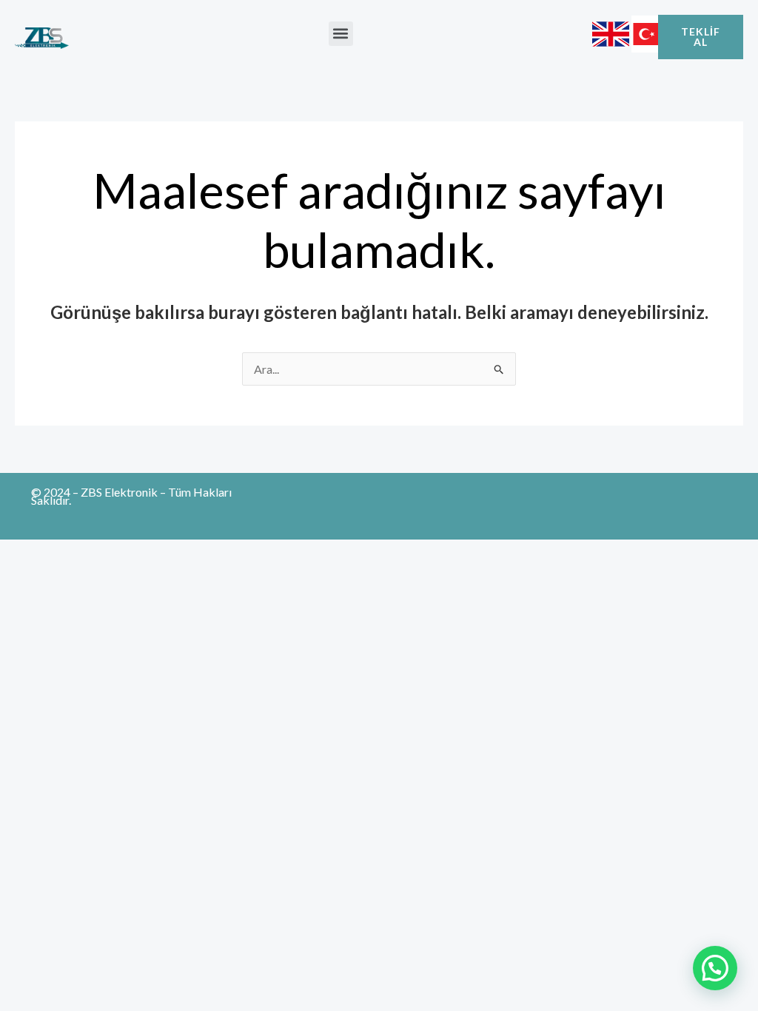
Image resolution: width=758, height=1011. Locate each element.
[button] (341, 33)
